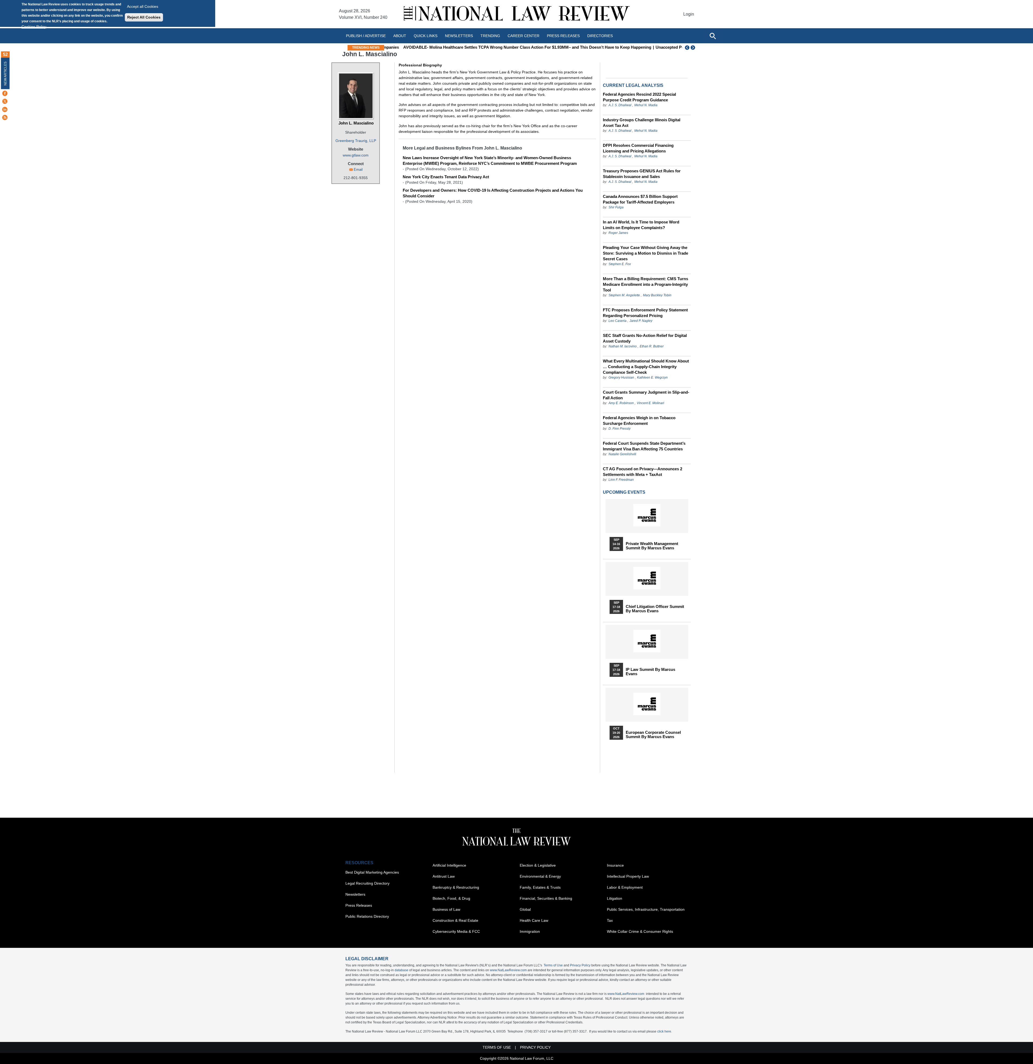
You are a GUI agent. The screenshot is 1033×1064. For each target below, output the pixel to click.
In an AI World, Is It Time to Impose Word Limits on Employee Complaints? (641, 225)
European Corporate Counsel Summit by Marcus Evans (653, 734)
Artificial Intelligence (449, 865)
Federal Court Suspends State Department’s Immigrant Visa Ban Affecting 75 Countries (644, 446)
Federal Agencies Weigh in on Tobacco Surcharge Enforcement (639, 420)
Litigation (614, 898)
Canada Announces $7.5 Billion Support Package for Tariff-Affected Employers (640, 199)
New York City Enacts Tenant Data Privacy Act (446, 177)
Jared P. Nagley (640, 321)
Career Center (523, 36)
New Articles (5, 74)
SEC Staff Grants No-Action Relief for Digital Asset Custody (645, 338)
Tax (610, 920)
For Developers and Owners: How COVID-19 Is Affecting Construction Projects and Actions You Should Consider (493, 193)
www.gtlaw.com (356, 155)
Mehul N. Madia (645, 105)
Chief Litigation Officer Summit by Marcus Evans (655, 608)
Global (525, 909)
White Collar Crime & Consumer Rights (640, 931)
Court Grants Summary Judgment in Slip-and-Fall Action (646, 395)
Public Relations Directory (367, 916)
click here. (664, 1031)
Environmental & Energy (540, 876)
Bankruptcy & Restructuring (456, 887)
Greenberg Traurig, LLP (355, 140)
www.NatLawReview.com (508, 970)
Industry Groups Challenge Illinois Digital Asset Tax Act (641, 123)
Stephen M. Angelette (624, 295)
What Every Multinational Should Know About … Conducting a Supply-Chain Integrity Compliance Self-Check (646, 367)
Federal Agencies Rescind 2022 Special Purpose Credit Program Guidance (639, 97)
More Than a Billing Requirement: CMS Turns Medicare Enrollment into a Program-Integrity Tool (645, 284)
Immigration (530, 931)
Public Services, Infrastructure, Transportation (646, 909)
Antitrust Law (444, 876)
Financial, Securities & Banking (546, 898)
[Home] (516, 14)
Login (688, 14)
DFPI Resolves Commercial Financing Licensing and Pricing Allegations (638, 148)
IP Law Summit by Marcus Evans (650, 671)
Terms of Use (553, 965)
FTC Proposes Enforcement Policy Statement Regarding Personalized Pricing (645, 313)
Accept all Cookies (142, 6)
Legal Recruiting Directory (367, 883)
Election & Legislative (538, 865)
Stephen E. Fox (620, 264)
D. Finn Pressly (620, 428)
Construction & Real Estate (455, 920)
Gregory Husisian (621, 377)
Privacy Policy (580, 965)
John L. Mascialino (356, 123)
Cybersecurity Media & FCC (456, 931)
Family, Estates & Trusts (540, 887)
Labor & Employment (625, 887)
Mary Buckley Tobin (657, 295)
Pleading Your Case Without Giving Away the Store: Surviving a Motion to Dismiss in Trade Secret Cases (645, 253)
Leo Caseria (618, 321)
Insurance (615, 865)
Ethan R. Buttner (652, 346)
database (401, 970)
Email (358, 170)
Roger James (618, 233)
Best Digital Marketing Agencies (372, 872)
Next (693, 47)
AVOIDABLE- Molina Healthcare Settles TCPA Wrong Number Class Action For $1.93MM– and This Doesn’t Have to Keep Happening (511, 47)
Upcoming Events (624, 492)
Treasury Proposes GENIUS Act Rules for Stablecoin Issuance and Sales (642, 174)
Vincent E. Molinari (650, 403)
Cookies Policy (34, 26)
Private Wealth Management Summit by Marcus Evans (652, 546)
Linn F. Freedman (621, 480)
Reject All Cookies (144, 17)
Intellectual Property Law (628, 876)
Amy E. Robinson (621, 403)
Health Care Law (534, 920)
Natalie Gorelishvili (622, 454)
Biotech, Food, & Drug (451, 898)
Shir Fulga (616, 207)
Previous (687, 47)
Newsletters (459, 36)
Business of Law (446, 909)
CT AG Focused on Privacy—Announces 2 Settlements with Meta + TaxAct (642, 472)
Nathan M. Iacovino (623, 346)
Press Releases (358, 905)
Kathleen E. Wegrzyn (652, 377)
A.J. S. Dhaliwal (620, 105)
